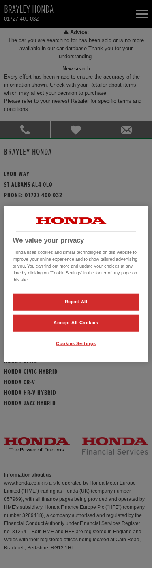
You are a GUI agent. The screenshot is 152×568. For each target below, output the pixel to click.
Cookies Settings (76, 343)
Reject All (76, 301)
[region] (76, 284)
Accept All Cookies (76, 322)
